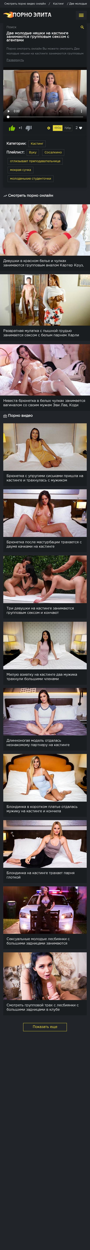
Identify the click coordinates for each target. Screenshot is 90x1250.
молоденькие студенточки (30, 178)
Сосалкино (53, 152)
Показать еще (45, 1027)
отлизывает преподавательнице (35, 161)
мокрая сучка (20, 170)
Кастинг (37, 143)
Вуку (32, 152)
